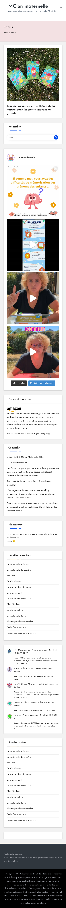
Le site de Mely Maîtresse (19, 587)
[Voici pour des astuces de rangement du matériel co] (33, 352)
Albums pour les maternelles (20, 622)
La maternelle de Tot (17, 616)
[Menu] (7, 19)
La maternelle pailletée (18, 564)
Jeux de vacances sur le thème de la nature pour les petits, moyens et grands (31, 110)
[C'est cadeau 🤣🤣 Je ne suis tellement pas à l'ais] (33, 298)
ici (49, 434)
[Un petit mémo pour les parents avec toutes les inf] (33, 245)
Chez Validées (13, 604)
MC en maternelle (28, 6)
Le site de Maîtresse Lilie (19, 599)
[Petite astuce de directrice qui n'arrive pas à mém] (33, 191)
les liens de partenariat (17, 428)
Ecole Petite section (16, 627)
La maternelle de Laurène (19, 570)
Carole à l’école (14, 582)
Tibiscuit (11, 576)
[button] (56, 137)
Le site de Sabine (15, 610)
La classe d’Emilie (15, 593)
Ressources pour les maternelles (22, 633)
